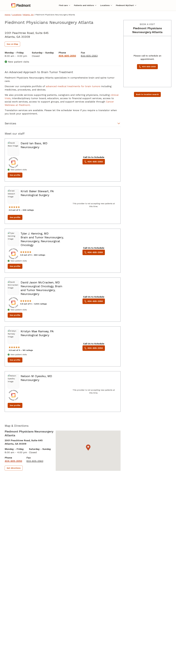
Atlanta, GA (28, 15)
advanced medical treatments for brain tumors (73, 86)
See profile (15, 175)
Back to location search (147, 94)
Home (7, 15)
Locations (16, 15)
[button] (63, 124)
